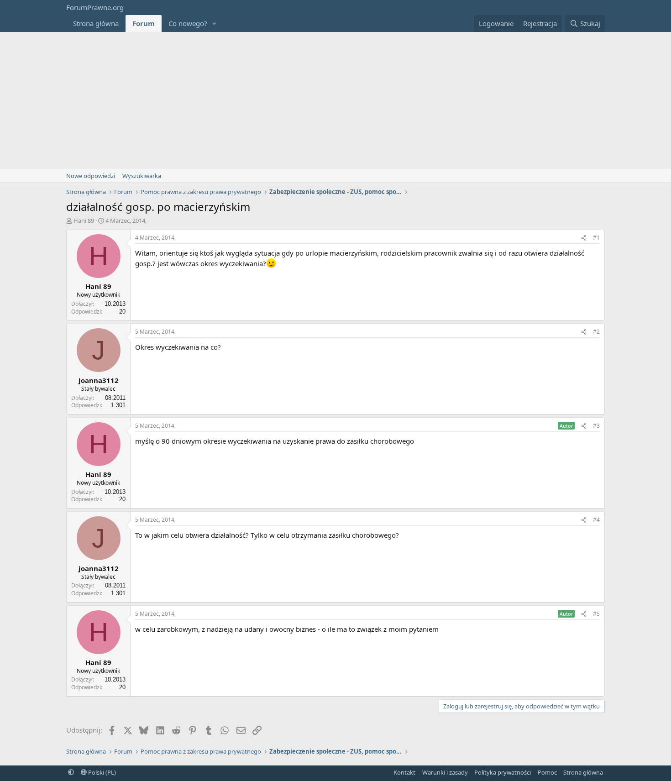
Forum (143, 23)
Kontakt (404, 772)
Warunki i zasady (445, 772)
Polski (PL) (101, 772)
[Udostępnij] (584, 238)
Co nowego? (187, 23)
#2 (596, 331)
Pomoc (547, 772)
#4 (596, 520)
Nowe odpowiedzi (90, 176)
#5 (596, 614)
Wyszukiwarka (141, 176)
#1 (596, 237)
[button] (214, 23)
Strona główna (96, 23)
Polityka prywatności (502, 772)
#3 (596, 426)
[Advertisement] (335, 100)
